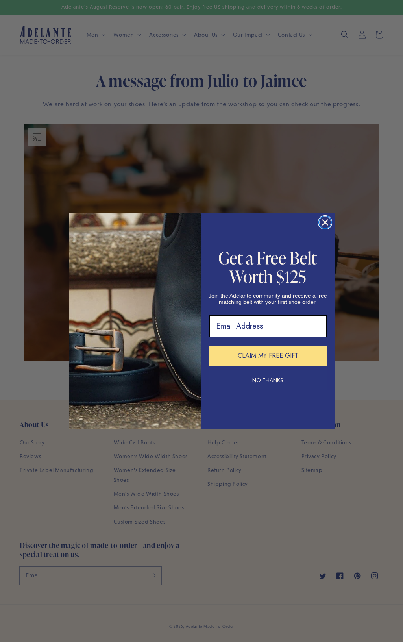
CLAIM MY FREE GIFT (268, 355)
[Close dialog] (325, 222)
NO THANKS (267, 380)
